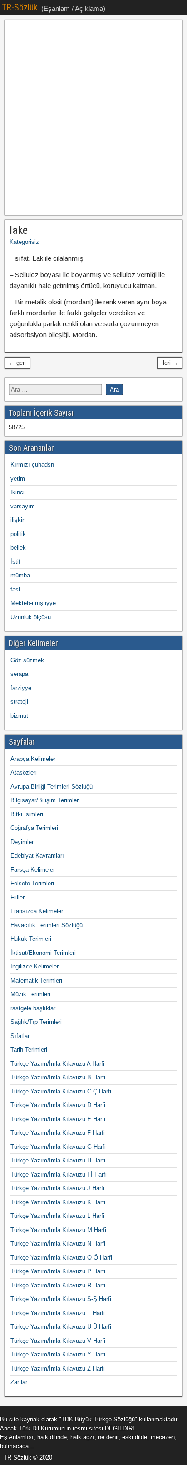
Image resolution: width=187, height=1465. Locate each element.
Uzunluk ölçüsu (30, 617)
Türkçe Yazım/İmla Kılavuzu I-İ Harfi (58, 1174)
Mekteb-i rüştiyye (33, 603)
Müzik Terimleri (30, 994)
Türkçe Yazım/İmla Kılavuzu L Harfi (57, 1215)
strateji (19, 701)
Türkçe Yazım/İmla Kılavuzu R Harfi (57, 1285)
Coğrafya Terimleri (34, 827)
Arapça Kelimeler (32, 758)
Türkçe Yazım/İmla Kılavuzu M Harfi (58, 1230)
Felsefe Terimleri (32, 883)
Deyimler (22, 842)
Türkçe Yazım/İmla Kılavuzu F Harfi (57, 1132)
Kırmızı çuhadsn (32, 464)
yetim (17, 478)
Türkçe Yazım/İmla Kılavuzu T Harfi (57, 1313)
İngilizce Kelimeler (34, 966)
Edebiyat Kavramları (37, 855)
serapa (19, 673)
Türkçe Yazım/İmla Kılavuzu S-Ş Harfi (60, 1299)
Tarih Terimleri (28, 1049)
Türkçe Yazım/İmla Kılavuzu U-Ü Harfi (60, 1326)
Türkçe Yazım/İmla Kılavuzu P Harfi (57, 1271)
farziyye (20, 688)
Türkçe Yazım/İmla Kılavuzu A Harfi (57, 1063)
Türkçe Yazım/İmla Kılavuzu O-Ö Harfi (61, 1257)
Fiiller (17, 897)
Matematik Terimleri (36, 980)
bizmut (19, 715)
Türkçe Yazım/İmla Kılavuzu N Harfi (57, 1243)
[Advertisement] (93, 117)
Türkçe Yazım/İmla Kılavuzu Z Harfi (57, 1368)
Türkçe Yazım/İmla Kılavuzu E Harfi (57, 1119)
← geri (17, 362)
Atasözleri (23, 772)
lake (19, 230)
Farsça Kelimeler (32, 869)
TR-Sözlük (20, 7)
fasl (15, 589)
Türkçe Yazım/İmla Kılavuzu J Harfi (57, 1188)
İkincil (18, 492)
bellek (18, 547)
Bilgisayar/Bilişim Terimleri (45, 800)
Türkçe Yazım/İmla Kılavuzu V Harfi (57, 1340)
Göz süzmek (27, 660)
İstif (15, 561)
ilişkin (17, 519)
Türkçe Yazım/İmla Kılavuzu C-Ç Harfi (60, 1091)
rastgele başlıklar (32, 1008)
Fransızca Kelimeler (36, 911)
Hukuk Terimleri (30, 938)
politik (18, 534)
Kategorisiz (24, 241)
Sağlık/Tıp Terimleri (36, 1021)
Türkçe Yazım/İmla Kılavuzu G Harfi (58, 1146)
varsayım (22, 506)
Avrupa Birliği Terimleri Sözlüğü (51, 786)
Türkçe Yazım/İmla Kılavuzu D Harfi (57, 1105)
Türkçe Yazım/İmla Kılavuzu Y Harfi (57, 1354)
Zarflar (18, 1382)
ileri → (170, 362)
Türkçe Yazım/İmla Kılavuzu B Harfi (57, 1077)
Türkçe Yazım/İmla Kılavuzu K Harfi (57, 1202)
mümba (20, 575)
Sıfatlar (20, 1036)
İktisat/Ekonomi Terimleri (43, 952)
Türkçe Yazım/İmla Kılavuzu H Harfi (57, 1160)
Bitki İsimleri (26, 814)
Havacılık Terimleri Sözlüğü (46, 925)
